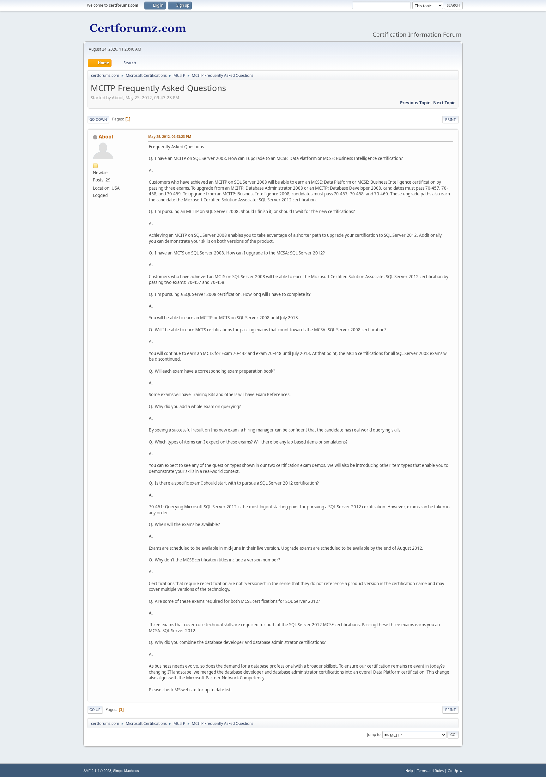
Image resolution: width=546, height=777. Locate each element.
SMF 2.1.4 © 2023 (97, 771)
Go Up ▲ (455, 770)
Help (409, 770)
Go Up (94, 709)
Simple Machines (126, 771)
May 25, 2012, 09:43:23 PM (169, 136)
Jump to (373, 734)
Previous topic (415, 103)
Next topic (444, 103)
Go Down (98, 119)
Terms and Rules (430, 770)
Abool (106, 136)
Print (450, 119)
